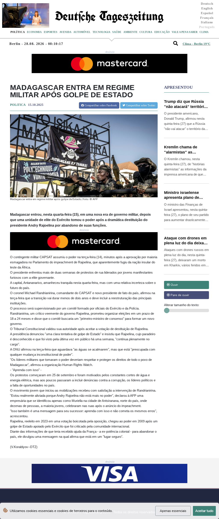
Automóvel (81, 32)
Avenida (65, 32)
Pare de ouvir (179, 295)
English (207, 8)
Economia (34, 32)
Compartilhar (100, 105)
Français (207, 17)
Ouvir (174, 285)
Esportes (50, 32)
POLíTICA (17, 104)
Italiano (207, 22)
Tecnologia (101, 32)
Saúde (116, 32)
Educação (162, 32)
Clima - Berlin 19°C (196, 44)
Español (207, 13)
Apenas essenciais (173, 511)
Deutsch (207, 3)
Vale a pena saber (185, 32)
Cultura (145, 32)
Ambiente (130, 32)
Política (17, 32)
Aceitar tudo (204, 511)
